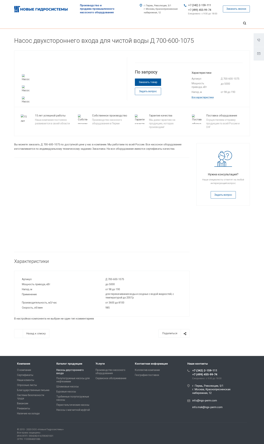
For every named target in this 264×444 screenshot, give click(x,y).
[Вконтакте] (234, 430)
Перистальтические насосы (72, 404)
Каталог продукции (69, 363)
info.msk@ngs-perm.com (207, 407)
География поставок (147, 375)
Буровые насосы (66, 391)
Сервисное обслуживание (111, 378)
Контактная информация (151, 363)
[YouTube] (243, 430)
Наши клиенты (25, 380)
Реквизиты (23, 408)
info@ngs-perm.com (204, 400)
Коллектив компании (147, 370)
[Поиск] (244, 23)
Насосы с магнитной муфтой (73, 409)
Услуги (100, 363)
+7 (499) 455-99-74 (199, 9)
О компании (24, 370)
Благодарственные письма (33, 390)
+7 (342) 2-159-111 (199, 5)
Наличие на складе (28, 413)
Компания (23, 363)
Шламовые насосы (67, 386)
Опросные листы (27, 385)
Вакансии (22, 403)
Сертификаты (25, 375)
